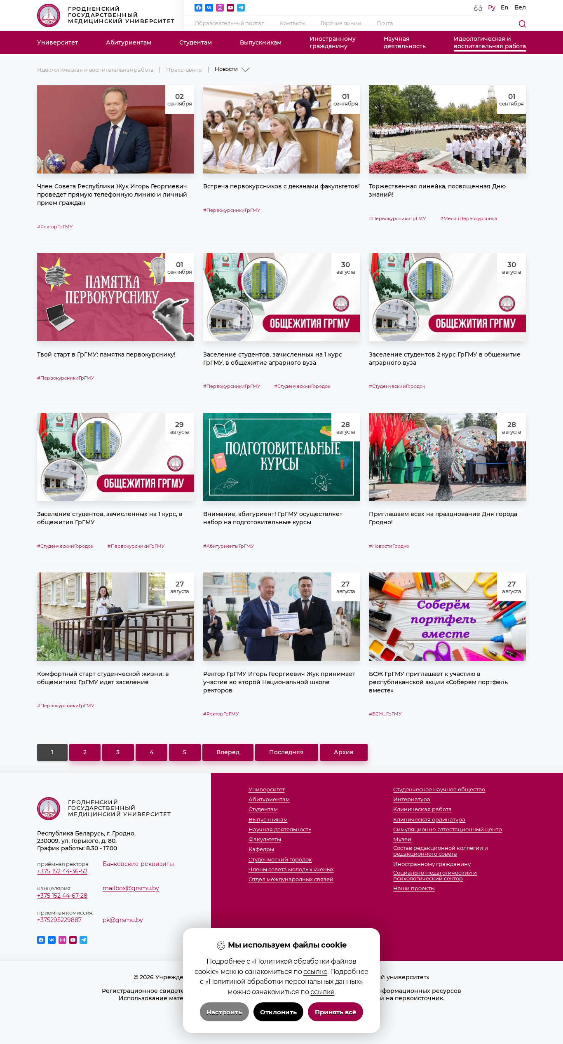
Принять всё (336, 1012)
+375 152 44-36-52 (62, 871)
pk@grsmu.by (123, 920)
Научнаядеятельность (405, 42)
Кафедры (261, 849)
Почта (385, 23)
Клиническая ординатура (429, 820)
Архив (344, 752)
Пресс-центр (184, 70)
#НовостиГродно (389, 546)
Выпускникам (261, 42)
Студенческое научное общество (439, 790)
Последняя (286, 752)
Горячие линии (341, 23)
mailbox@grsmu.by (131, 888)
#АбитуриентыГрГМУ (228, 546)
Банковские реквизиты (138, 864)
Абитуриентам (128, 42)
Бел (520, 7)
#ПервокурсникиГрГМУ (231, 210)
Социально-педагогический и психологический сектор (435, 876)
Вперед (227, 752)
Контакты (292, 23)
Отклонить (278, 1012)
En (505, 7)
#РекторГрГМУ (55, 227)
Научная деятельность (280, 830)
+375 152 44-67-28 (62, 895)
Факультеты (265, 839)
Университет (57, 42)
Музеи (402, 839)
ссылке (315, 971)
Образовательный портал (229, 23)
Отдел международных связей (291, 879)
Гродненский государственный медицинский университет (121, 15)
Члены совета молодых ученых (291, 870)
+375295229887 (59, 920)
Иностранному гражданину (432, 864)
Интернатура (411, 799)
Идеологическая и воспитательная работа (95, 70)
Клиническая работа (422, 809)
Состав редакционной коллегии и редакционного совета (440, 851)
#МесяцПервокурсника (468, 218)
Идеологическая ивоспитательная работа (490, 42)
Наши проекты (414, 889)
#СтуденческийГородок (302, 386)
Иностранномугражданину (333, 42)
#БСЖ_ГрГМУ (385, 714)
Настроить (224, 1012)
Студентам (195, 42)
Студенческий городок (280, 860)
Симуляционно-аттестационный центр (447, 830)
